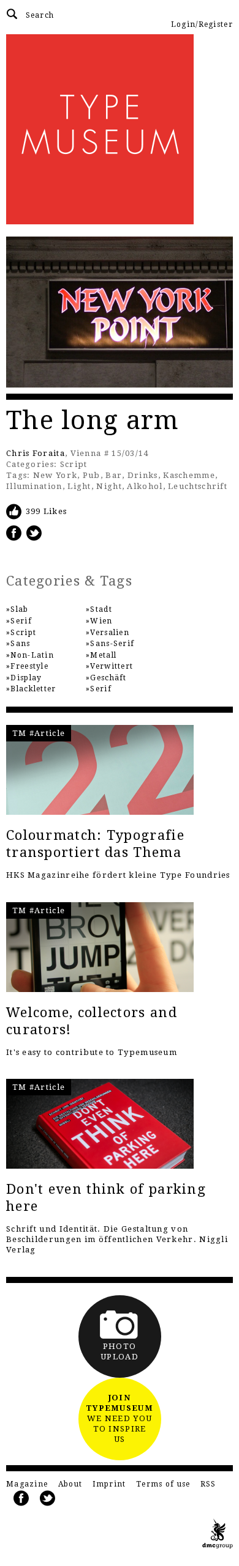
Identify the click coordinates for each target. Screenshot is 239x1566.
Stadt (101, 609)
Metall (103, 655)
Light (79, 486)
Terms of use (163, 1484)
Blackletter (33, 689)
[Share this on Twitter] (34, 532)
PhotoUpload (119, 1351)
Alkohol (144, 486)
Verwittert (111, 666)
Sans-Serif (112, 643)
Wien (101, 621)
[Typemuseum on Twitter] (48, 1498)
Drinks (142, 475)
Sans (20, 643)
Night (109, 486)
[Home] (119, 129)
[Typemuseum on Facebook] (21, 1498)
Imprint (109, 1484)
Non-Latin (32, 655)
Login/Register (202, 24)
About (70, 1484)
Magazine (27, 1484)
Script (74, 464)
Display (26, 678)
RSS (208, 1484)
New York (55, 475)
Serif (21, 621)
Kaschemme (189, 475)
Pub (92, 475)
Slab (19, 609)
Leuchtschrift (197, 486)
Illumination (34, 486)
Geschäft (108, 678)
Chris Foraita (35, 453)
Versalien (109, 632)
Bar (113, 475)
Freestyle (29, 666)
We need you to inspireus (119, 1418)
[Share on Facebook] (14, 532)
